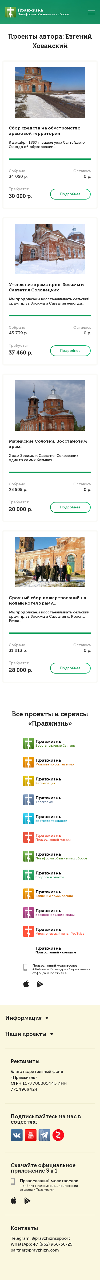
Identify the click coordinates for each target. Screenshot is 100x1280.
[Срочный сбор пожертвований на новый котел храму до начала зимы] (50, 562)
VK (17, 1135)
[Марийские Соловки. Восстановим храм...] (50, 405)
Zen (58, 1135)
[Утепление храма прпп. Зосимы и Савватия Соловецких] (50, 249)
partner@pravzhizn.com (35, 1250)
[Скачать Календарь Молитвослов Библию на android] (44, 984)
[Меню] (91, 12)
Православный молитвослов (55, 965)
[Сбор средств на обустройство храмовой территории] (50, 92)
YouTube (31, 1135)
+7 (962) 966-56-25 (52, 1244)
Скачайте (24, 1166)
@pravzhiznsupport (51, 1238)
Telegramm (44, 1135)
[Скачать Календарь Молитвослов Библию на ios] (30, 984)
